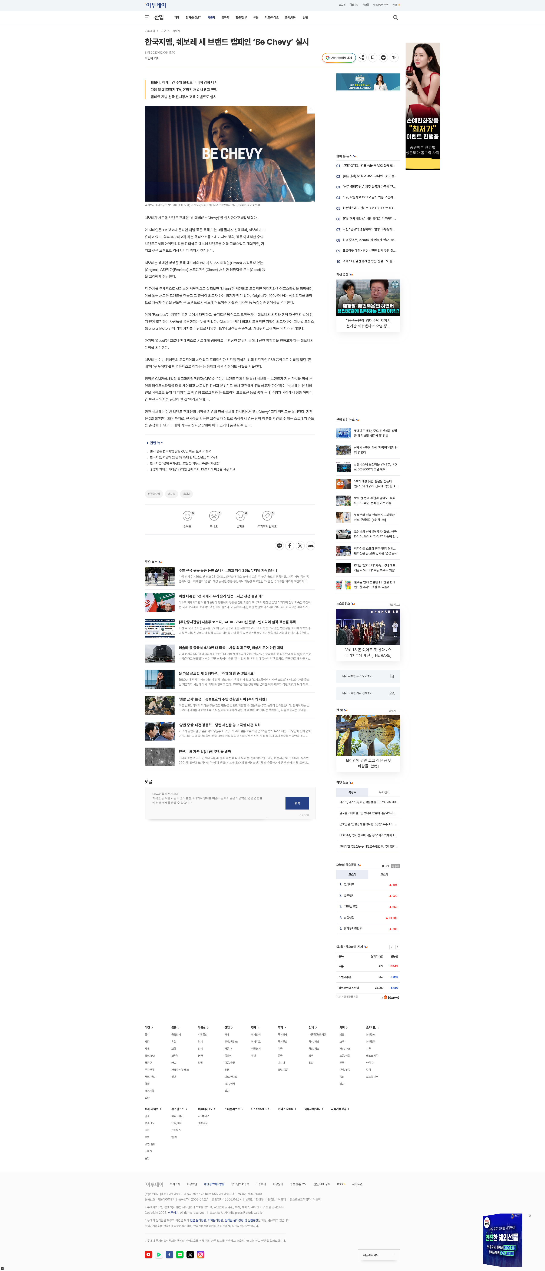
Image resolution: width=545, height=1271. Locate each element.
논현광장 (371, 1041)
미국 (280, 1048)
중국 (280, 1055)
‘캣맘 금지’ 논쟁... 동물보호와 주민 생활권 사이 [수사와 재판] (223, 699)
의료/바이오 (272, 17)
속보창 (366, 4)
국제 (280, 1027)
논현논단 (371, 1034)
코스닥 (384, 874)
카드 (173, 1062)
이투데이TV (205, 1109)
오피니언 (371, 1027)
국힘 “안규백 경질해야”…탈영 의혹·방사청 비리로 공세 (377, 229)
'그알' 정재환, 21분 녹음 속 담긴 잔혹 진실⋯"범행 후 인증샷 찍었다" (385, 165)
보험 (173, 1048)
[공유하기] (362, 58)
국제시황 (149, 1090)
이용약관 (192, 1184)
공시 (147, 1034)
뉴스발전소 (177, 1109)
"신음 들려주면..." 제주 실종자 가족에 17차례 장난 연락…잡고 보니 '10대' (388, 187)
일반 (305, 17)
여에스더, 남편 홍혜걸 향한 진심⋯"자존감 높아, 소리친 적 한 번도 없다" (388, 261)
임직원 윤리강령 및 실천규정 (241, 1220)
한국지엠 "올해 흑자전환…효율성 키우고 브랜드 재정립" (185, 463)
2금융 (174, 1055)
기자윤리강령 (215, 1220)
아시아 (281, 1062)
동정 (342, 1076)
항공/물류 (241, 17)
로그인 (342, 4)
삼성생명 (349, 917)
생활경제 (256, 1048)
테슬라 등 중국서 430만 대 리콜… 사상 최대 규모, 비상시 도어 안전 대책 (231, 648)
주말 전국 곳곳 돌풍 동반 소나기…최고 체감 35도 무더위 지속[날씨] (228, 570)
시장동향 (202, 1034)
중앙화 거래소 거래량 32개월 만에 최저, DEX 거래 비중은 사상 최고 (192, 469)
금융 (173, 1027)
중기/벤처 (290, 17)
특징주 (352, 792)
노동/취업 (345, 1055)
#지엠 (171, 494)
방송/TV (149, 1123)
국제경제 (282, 1034)
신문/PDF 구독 (380, 4)
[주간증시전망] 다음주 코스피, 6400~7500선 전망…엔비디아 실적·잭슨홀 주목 (237, 622)
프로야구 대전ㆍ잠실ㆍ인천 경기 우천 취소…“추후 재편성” (379, 250)
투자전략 (384, 792)
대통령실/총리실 (317, 1034)
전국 (342, 1062)
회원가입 (354, 4)
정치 (311, 1027)
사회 (342, 1027)
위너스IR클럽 (285, 1109)
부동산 (202, 1027)
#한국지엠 (154, 494)
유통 (255, 17)
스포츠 (148, 1151)
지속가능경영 (338, 1109)
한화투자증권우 (353, 928)
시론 (368, 1048)
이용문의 (278, 1184)
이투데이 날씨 (312, 1109)
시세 (147, 1048)
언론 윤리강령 (198, 1220)
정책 (200, 1048)
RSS (395, 4)
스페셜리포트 (232, 1109)
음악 (147, 1137)
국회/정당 (314, 1041)
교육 (342, 1041)
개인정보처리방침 (214, 1184)
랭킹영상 (202, 1123)
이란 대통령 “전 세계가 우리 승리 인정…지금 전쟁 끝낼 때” (221, 596)
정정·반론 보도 (298, 1184)
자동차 (211, 17)
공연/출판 (150, 1144)
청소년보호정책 (240, 1184)
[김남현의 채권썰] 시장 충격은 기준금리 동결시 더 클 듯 (378, 219)
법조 (342, 1034)
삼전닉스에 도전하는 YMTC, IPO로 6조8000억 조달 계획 (380, 208)
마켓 (147, 1027)
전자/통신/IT (193, 17)
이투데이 (150, 31)
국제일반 (282, 1041)
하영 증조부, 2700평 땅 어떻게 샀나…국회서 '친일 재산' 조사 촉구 (384, 240)
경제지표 (256, 1041)
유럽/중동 (283, 1069)
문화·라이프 (151, 1109)
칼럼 (368, 1069)
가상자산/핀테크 (180, 1069)
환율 (147, 1083)
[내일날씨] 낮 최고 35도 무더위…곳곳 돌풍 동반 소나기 (378, 176)
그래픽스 (176, 1130)
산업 (159, 17)
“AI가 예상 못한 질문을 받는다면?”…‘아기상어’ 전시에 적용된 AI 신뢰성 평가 (375, 486)
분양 (200, 1055)
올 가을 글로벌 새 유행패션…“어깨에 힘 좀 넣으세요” (217, 673)
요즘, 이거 (176, 1123)
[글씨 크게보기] (394, 58)
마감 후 (370, 1062)
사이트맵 (357, 1184)
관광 (147, 1116)
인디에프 (349, 884)
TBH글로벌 (351, 906)
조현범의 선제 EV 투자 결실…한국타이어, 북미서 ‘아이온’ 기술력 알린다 (375, 537)
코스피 (352, 874)
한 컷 (174, 1137)
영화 (147, 1130)
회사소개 (175, 1184)
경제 (253, 1027)
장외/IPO (150, 1055)
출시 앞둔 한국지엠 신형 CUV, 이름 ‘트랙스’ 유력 (180, 451)
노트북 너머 (372, 1076)
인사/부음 (345, 1069)
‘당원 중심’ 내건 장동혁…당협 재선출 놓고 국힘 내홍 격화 (220, 725)
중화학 (225, 17)
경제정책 (256, 1034)
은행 (173, 1041)
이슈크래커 (177, 1116)
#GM (186, 494)
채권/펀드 (150, 1076)
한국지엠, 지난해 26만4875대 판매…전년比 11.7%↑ (184, 457)
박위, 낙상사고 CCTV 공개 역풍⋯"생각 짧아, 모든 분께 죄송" (382, 197)
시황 (147, 1041)
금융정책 (176, 1034)
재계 (176, 17)
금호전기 (349, 895)
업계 (200, 1041)
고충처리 (261, 1184)
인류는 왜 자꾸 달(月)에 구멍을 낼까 (205, 751)
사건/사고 (345, 1048)
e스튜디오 (203, 1116)
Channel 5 (259, 1109)
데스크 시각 (372, 1055)
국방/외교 (314, 1048)
